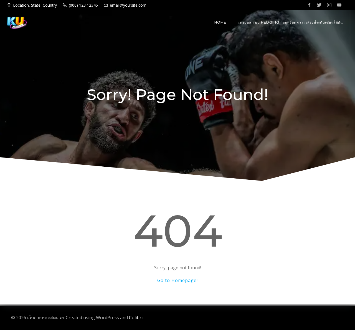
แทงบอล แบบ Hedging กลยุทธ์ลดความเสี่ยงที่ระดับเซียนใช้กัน (290, 22)
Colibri (136, 317)
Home (220, 22)
